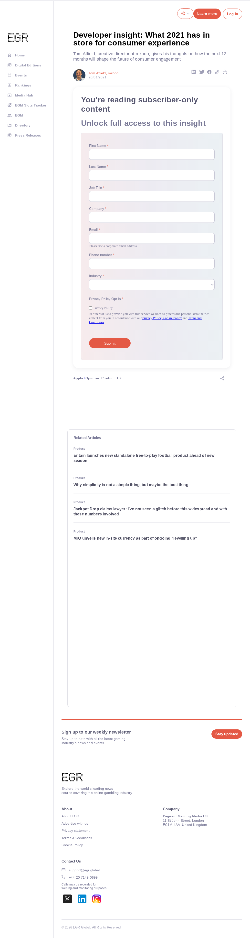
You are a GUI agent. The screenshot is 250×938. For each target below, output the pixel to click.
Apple (78, 378)
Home (20, 55)
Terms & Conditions (77, 838)
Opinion (92, 378)
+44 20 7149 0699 (83, 877)
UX (119, 378)
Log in (232, 14)
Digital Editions (28, 65)
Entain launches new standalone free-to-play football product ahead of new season (143, 458)
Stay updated (226, 734)
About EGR (70, 816)
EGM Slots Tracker (30, 105)
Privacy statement (76, 830)
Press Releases (28, 135)
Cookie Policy (72, 845)
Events (21, 75)
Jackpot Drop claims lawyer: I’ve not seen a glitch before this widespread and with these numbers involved (150, 511)
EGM (19, 115)
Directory (23, 125)
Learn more (207, 13)
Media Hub (24, 95)
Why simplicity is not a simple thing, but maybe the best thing (130, 485)
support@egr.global (84, 870)
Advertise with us (75, 823)
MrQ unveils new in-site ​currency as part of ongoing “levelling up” (135, 538)
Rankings (23, 85)
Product (108, 378)
